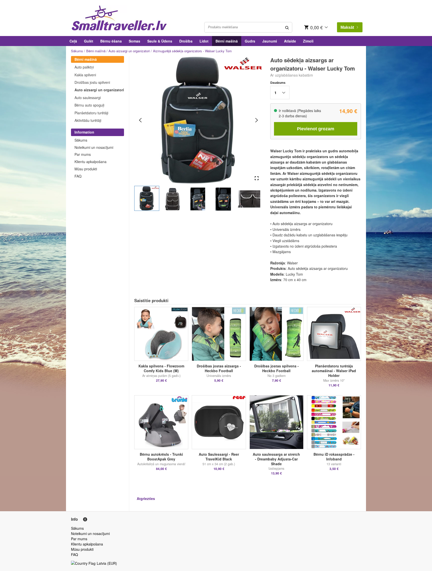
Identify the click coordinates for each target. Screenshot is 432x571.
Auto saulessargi (87, 97)
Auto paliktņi (84, 67)
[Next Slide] (256, 120)
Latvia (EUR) (107, 563)
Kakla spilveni (85, 74)
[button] (146, 198)
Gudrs (250, 41)
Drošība (185, 41)
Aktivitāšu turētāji (87, 120)
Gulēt (88, 41)
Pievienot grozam (315, 128)
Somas (134, 41)
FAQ (78, 176)
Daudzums (278, 82)
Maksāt (347, 27)
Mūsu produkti (85, 168)
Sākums (77, 51)
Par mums (82, 154)
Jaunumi (269, 41)
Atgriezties (146, 498)
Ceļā (73, 41)
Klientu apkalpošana (90, 161)
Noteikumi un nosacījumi (93, 147)
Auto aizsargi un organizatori (129, 51)
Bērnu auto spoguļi (89, 105)
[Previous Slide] (140, 120)
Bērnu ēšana (111, 41)
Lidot (204, 41)
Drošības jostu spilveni (92, 82)
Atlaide (290, 41)
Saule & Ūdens (159, 41)
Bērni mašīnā (227, 41)
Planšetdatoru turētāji (91, 112)
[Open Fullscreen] (256, 178)
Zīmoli (308, 41)
